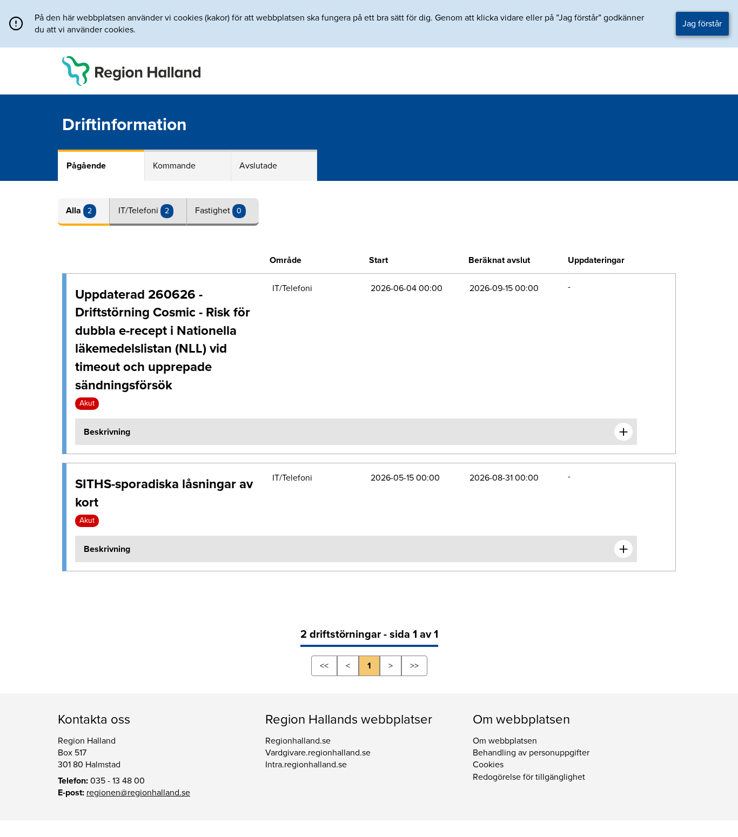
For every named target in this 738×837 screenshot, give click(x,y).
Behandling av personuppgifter (531, 752)
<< (324, 665)
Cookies (488, 764)
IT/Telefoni (139, 210)
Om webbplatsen (505, 740)
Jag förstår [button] (702, 23)
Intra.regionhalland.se (306, 764)
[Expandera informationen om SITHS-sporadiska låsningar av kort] (623, 549)
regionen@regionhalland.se (138, 792)
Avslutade (258, 165)
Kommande (174, 165)
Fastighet (213, 210)
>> (414, 665)
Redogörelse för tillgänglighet (529, 777)
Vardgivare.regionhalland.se (318, 752)
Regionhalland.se (298, 740)
